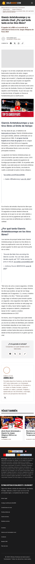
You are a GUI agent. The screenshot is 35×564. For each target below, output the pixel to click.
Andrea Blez (8, 378)
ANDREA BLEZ (13, 38)
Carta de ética (5, 516)
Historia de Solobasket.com (8, 532)
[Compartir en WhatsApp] (18, 43)
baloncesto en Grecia (8, 133)
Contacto (3, 536)
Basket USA (4, 541)
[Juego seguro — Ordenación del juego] (15, 451)
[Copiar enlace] (22, 43)
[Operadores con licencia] (24, 455)
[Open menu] (32, 3)
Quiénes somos (5, 521)
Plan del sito (4, 546)
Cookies (3, 527)
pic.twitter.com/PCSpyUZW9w (14, 175)
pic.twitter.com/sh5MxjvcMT (23, 262)
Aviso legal (4, 498)
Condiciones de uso (6, 507)
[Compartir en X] (14, 43)
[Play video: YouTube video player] (17, 108)
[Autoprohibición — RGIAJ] (25, 451)
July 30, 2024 (25, 179)
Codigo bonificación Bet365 (8, 503)
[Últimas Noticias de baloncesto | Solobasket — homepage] (11, 3)
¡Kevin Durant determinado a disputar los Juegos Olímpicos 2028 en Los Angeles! (10, 434)
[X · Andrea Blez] (5, 397)
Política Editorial (5, 512)
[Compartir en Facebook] (10, 43)
